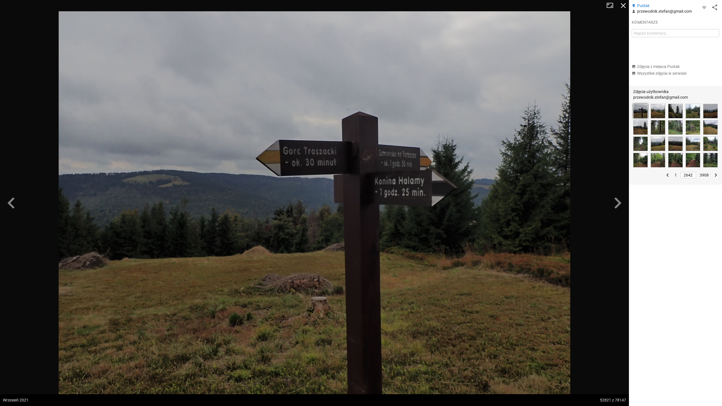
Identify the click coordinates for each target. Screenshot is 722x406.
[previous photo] (11, 203)
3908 (704, 175)
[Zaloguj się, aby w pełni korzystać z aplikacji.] (704, 7)
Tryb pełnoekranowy (612, 5)
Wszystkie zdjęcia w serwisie (661, 73)
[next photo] (617, 203)
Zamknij (623, 5)
